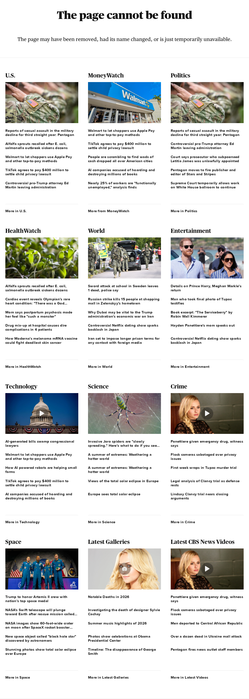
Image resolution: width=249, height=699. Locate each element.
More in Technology (22, 522)
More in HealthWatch (23, 366)
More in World (100, 366)
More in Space (17, 677)
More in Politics (184, 211)
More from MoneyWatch (108, 211)
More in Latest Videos (189, 677)
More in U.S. (16, 211)
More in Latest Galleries (108, 677)
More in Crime (183, 522)
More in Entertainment (190, 366)
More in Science (102, 522)
